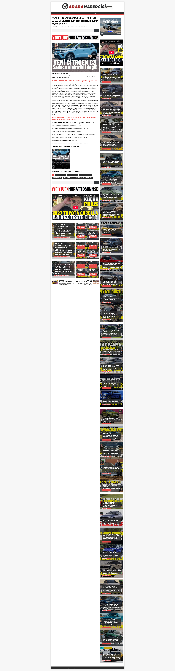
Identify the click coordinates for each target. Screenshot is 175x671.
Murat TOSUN (64, 26)
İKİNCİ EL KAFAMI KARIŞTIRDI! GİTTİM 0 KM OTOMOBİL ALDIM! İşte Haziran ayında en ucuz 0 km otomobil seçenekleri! (111, 521)
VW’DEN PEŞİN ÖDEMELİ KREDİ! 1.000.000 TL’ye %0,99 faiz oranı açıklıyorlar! (111, 231)
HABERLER (54, 13)
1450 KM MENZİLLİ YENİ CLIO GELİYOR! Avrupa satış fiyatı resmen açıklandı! (110, 640)
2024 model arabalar (72, 175)
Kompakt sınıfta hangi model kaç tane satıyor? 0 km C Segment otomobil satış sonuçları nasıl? (110, 367)
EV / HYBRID (73, 13)
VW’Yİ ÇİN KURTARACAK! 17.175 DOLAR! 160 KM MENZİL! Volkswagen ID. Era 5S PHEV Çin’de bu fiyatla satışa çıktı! (63, 248)
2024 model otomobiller (85, 175)
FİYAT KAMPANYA (64, 13)
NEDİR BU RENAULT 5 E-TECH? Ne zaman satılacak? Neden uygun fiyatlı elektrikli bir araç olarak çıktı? (74, 118)
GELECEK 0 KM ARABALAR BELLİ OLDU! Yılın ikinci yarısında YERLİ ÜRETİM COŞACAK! (111, 249)
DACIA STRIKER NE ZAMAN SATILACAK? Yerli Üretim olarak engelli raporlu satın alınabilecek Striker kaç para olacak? (111, 95)
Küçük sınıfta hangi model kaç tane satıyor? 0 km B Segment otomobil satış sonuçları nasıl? (110, 401)
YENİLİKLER (82, 13)
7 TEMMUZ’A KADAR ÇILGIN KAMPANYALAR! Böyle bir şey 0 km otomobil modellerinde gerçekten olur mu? (110, 504)
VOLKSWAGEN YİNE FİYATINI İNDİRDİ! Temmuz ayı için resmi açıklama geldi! (111, 420)
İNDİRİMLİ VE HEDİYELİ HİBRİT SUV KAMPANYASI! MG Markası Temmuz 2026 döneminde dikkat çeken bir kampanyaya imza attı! (111, 265)
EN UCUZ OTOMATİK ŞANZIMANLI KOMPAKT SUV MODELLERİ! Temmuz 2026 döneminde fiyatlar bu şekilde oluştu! (110, 383)
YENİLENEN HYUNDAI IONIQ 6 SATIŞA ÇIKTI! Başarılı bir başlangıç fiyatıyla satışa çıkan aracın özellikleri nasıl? (110, 213)
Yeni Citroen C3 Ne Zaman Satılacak (83, 177)
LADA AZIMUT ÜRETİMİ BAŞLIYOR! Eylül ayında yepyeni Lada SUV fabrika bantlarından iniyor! (111, 572)
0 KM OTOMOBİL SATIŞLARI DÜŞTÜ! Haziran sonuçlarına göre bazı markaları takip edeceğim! (111, 487)
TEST (88, 13)
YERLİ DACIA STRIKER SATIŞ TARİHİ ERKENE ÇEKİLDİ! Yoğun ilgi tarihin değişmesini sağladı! (111, 283)
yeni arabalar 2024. (68, 177)
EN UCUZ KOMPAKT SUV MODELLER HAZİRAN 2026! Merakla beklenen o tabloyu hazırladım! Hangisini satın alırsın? (110, 622)
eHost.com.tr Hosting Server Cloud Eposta (68, 668)
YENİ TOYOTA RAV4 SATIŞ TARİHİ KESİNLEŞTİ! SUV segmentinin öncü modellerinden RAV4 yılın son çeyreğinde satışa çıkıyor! (63, 228)
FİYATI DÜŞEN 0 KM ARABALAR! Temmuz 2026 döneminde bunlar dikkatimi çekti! (111, 351)
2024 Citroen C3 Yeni (60, 175)
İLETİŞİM (95, 13)
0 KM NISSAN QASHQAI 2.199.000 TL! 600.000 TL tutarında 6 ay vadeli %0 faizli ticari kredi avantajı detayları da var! (111, 180)
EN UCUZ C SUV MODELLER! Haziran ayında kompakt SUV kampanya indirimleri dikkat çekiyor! (110, 554)
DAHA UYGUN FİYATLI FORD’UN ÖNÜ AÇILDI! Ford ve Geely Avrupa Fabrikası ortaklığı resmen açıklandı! (110, 197)
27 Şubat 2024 (57, 26)
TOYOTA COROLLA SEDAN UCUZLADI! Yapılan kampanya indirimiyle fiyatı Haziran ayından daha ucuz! (110, 299)
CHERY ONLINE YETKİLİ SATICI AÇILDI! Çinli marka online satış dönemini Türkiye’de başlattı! (64, 269)
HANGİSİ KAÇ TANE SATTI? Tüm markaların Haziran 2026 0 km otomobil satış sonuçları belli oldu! (111, 452)
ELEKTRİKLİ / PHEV (73, 26)
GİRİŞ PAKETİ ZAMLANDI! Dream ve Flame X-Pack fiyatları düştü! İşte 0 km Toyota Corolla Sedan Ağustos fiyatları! (111, 111)
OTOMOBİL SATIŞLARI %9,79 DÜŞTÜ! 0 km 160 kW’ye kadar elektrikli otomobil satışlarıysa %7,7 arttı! (111, 469)
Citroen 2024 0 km (57, 177)
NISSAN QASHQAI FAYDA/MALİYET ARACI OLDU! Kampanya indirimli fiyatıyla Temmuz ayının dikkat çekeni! (110, 436)
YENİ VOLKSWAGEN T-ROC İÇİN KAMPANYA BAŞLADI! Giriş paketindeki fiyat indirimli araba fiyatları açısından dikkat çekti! (111, 657)
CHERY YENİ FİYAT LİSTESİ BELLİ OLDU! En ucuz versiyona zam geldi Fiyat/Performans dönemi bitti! (111, 163)
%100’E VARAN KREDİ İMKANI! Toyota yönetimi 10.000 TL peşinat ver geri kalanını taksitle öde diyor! (111, 606)
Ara (96, 30)
